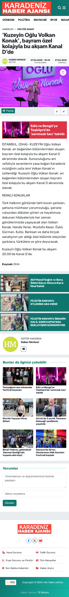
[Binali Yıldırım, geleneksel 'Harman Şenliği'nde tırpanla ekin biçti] (18, 438)
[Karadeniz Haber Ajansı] (26, 8)
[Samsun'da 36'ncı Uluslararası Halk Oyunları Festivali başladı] (51, 438)
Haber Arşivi (47, 568)
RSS (12, 582)
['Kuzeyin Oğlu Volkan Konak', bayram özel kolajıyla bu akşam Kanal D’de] (34, 86)
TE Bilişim (43, 592)
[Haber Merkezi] (10, 344)
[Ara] (59, 8)
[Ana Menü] (64, 8)
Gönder (9, 502)
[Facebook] (28, 540)
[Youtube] (40, 540)
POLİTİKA (24, 20)
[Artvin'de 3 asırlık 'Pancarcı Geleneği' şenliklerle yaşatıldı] (51, 407)
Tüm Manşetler (48, 560)
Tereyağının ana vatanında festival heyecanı (17, 388)
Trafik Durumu (47, 552)
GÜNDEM (8, 20)
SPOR (53, 20)
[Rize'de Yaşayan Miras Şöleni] (18, 407)
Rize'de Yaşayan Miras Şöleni (15, 420)
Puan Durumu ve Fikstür (19, 560)
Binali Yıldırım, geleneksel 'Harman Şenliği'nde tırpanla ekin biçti (17, 452)
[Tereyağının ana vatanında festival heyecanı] (18, 376)
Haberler (7, 29)
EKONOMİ (40, 20)
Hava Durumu (14, 552)
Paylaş (10, 110)
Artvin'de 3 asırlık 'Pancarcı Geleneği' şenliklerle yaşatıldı (51, 421)
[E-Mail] (23, 349)
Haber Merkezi (30, 342)
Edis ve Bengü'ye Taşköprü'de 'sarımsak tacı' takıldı (51, 390)
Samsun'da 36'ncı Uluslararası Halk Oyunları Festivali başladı (50, 452)
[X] (34, 540)
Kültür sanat (25, 29)
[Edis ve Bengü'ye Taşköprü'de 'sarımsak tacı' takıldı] (51, 376)
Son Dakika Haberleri (17, 568)
